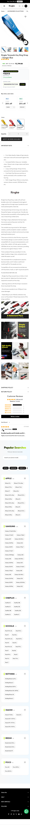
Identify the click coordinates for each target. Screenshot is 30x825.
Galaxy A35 (8, 574)
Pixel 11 (7, 634)
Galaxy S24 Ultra (19, 574)
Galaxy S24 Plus (9, 578)
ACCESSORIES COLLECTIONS (16, 11)
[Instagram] (13, 814)
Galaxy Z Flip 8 (20, 535)
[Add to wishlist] (25, 16)
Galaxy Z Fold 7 (9, 550)
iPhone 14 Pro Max (9, 510)
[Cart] (26, 6)
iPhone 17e (7, 483)
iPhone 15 (18, 506)
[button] (5, 59)
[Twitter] (16, 814)
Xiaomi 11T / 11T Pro (10, 722)
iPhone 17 (7, 491)
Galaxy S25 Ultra (19, 558)
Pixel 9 (6, 650)
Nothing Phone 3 (9, 682)
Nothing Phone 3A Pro (10, 686)
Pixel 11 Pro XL (8, 630)
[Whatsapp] (21, 814)
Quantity (3, 134)
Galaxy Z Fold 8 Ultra (10, 531)
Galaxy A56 (8, 558)
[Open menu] (4, 6)
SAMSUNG (13, 468)
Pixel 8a (14, 650)
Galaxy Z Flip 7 (20, 547)
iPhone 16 (18, 499)
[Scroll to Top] (27, 816)
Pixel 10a (14, 634)
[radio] (4, 124)
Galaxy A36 (20, 554)
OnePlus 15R (17, 602)
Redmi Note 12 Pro (9, 746)
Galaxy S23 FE (8, 582)
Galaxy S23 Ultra (20, 582)
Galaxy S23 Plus (9, 586)
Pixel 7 (6, 662)
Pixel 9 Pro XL (8, 646)
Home (2, 11)
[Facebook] (11, 814)
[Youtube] (19, 814)
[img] (5, 427)
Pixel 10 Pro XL (8, 638)
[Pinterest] (8, 814)
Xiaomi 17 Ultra (9, 714)
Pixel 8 (15, 654)
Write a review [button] (15, 416)
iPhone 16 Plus (8, 499)
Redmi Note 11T (9, 750)
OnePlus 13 (7, 606)
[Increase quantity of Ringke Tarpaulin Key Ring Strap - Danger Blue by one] (27, 134)
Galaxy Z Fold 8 (9, 535)
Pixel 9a (14, 642)
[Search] (19, 6)
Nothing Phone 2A (9, 694)
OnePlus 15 (7, 602)
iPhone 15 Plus (8, 506)
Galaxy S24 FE (9, 566)
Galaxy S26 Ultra (19, 539)
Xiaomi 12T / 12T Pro (10, 718)
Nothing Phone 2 (9, 698)
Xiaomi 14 (18, 714)
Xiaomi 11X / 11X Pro (10, 726)
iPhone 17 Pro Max (18, 483)
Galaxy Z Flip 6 (9, 570)
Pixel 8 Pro (7, 654)
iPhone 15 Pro (21, 503)
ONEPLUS (22, 468)
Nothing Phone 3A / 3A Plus (11, 690)
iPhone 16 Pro (21, 495)
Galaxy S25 (20, 562)
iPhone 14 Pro (21, 510)
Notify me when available (11, 139)
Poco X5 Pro (16, 767)
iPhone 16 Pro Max (9, 495)
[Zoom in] (25, 42)
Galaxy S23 (20, 586)
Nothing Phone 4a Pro (10, 678)
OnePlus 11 (16, 614)
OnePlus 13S (17, 606)
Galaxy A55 (19, 570)
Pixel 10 (7, 642)
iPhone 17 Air (18, 487)
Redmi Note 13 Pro (9, 743)
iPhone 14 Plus (8, 514)
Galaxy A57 (8, 539)
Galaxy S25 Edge (9, 554)
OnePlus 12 (7, 614)
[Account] (22, 6)
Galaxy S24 (20, 578)
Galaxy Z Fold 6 (20, 566)
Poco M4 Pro (8, 771)
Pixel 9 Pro (18, 646)
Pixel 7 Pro (15, 658)
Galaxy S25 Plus (9, 562)
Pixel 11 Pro (18, 630)
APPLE (5, 468)
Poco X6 (7, 767)
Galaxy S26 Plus (9, 543)
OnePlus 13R (8, 610)
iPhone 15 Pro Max (9, 503)
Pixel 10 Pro (19, 638)
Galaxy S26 (20, 543)
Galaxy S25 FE (8, 547)
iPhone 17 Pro (8, 487)
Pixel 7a (7, 658)
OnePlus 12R (18, 610)
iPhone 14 (18, 514)
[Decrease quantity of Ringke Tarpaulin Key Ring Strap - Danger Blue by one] (10, 134)
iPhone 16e (16, 491)
